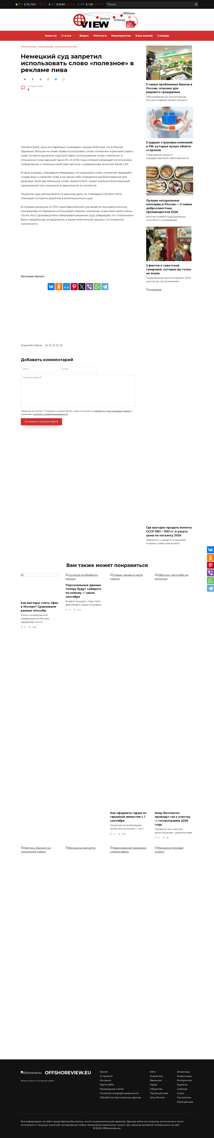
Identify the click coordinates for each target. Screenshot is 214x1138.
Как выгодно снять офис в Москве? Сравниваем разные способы (39, 606)
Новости (51, 35)
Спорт (180, 1093)
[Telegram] (104, 286)
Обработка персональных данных (120, 1097)
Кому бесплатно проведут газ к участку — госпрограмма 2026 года (172, 818)
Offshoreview (29, 47)
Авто (153, 1071)
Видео (84, 35)
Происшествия (159, 1093)
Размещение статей (112, 1089)
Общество (156, 1089)
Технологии (184, 1097)
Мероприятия (121, 35)
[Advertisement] (78, 123)
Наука (153, 1084)
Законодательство (66, 47)
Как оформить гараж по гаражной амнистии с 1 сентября (128, 816)
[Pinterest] (74, 286)
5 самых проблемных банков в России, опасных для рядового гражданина (169, 88)
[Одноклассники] (58, 286)
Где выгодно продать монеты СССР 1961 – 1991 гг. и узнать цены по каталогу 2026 (169, 531)
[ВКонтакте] (51, 286)
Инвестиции (184, 1076)
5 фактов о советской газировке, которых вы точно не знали (168, 269)
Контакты (105, 1080)
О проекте (106, 1076)
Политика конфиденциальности (119, 1093)
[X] (81, 286)
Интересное (184, 1080)
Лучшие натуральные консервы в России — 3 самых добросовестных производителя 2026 (169, 206)
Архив (103, 1071)
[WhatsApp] (97, 286)
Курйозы (182, 1084)
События (182, 1089)
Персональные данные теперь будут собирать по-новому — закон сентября (83, 590)
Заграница (183, 1071)
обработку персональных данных (112, 411)
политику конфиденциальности (50, 414)
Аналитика (156, 1076)
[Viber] (89, 286)
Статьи (66, 35)
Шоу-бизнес (157, 1097)
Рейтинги (100, 35)
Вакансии (156, 1080)
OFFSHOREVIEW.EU (68, 1072)
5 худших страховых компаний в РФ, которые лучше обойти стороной (169, 146)
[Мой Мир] (66, 286)
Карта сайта (107, 1084)
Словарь (163, 35)
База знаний (144, 35)
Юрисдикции (45, 47)
